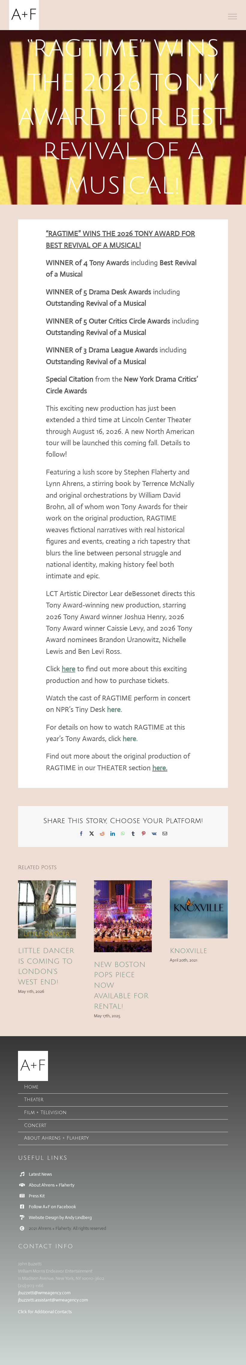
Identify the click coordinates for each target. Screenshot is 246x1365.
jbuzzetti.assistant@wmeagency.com (53, 1300)
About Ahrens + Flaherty (51, 1185)
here (114, 709)
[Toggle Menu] (232, 16)
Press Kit (37, 1196)
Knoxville (188, 951)
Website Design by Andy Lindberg (60, 1217)
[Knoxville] (199, 909)
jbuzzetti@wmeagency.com (44, 1293)
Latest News (40, 1174)
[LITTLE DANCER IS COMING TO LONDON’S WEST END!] (47, 909)
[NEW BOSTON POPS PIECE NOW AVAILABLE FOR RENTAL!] (123, 916)
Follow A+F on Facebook (52, 1206)
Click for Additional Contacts (45, 1311)
